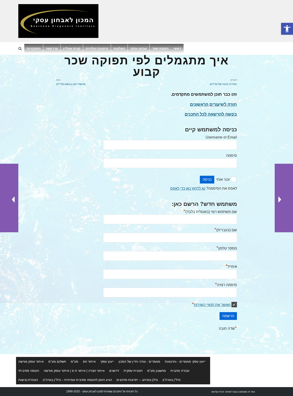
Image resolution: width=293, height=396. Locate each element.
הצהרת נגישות (28, 380)
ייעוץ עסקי (107, 361)
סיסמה (231, 155)
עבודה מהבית (180, 370)
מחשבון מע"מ (156, 370)
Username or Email (221, 137)
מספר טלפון (226, 248)
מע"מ (74, 361)
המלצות (119, 48)
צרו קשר (52, 48)
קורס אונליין (71, 48)
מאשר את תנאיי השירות (212, 305)
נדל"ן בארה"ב (171, 380)
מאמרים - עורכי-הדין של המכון (139, 361)
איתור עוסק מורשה (31, 361)
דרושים (114, 370)
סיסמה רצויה (226, 285)
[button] (287, 29)
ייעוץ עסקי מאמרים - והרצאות (185, 361)
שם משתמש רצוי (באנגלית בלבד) (210, 212)
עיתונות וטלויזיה (97, 48)
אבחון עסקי (138, 48)
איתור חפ (89, 361)
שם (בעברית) (225, 230)
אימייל (231, 266)
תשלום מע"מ (57, 361)
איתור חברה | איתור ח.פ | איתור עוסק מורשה (74, 370)
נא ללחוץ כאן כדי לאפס (187, 188)
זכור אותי (223, 179)
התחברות (34, 48)
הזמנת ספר (160, 48)
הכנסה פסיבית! (28, 370)
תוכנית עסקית (133, 370)
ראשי (177, 48)
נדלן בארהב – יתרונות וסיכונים (137, 380)
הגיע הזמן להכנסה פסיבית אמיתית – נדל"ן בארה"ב (77, 380)
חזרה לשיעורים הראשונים (213, 104)
